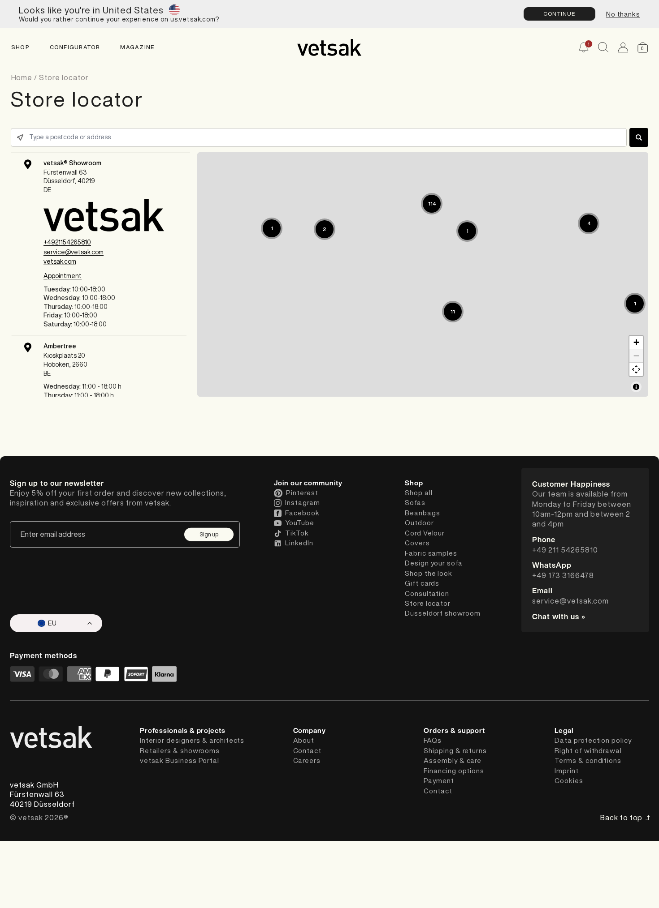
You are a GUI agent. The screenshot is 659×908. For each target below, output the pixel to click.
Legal (564, 731)
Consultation (427, 593)
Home (23, 77)
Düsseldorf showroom (442, 613)
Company (309, 731)
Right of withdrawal (588, 750)
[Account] (623, 47)
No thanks (623, 14)
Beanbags (422, 513)
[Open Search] (603, 47)
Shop (20, 47)
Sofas (415, 502)
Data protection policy (593, 740)
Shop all (418, 492)
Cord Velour (425, 533)
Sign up (208, 534)
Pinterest (302, 492)
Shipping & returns (455, 750)
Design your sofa (434, 563)
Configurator (75, 47)
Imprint (566, 770)
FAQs (433, 740)
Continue (559, 14)
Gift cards (422, 583)
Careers (307, 760)
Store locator (64, 77)
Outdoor (419, 522)
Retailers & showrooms (180, 750)
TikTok (297, 533)
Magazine (137, 47)
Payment (439, 780)
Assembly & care (452, 760)
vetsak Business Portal (179, 760)
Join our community (308, 483)
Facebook (302, 513)
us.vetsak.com (192, 19)
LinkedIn (299, 543)
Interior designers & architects (192, 740)
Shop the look (428, 573)
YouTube (299, 522)
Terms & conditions (588, 760)
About (304, 740)
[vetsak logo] (329, 47)
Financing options (454, 770)
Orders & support (454, 731)
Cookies (569, 780)
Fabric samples (431, 553)
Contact (307, 750)
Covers (417, 543)
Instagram (302, 502)
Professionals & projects (182, 731)
